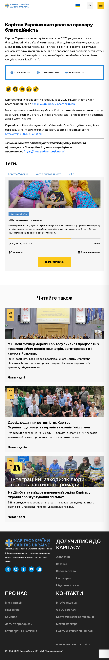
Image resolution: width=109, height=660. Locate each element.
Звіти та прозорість (18, 624)
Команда (11, 617)
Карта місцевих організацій (75, 617)
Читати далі (16, 377)
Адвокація (63, 557)
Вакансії (61, 564)
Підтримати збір (54, 262)
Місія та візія (13, 602)
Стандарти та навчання (21, 631)
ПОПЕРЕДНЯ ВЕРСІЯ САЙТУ (73, 644)
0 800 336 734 (66, 609)
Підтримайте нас (68, 585)
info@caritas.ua (66, 602)
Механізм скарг (66, 624)
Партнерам (64, 578)
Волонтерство (66, 571)
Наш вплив (12, 609)
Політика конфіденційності (74, 631)
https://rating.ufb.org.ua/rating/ (23, 134)
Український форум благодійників (53, 104)
